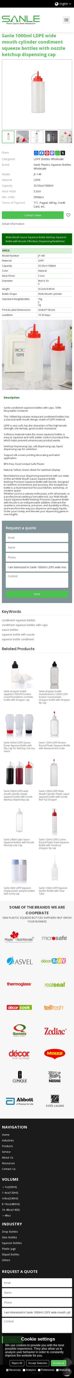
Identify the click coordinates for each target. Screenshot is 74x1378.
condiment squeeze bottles (18, 620)
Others (6, 1260)
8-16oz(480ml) (11, 1204)
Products (7, 1146)
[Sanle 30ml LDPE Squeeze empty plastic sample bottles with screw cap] (19, 869)
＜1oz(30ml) (9, 1187)
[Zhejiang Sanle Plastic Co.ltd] (21, 20)
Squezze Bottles (12, 1243)
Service (6, 1152)
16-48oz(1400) (11, 1210)
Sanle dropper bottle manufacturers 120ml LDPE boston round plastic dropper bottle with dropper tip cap (54, 697)
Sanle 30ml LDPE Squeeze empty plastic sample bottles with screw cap (19, 890)
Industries (8, 1140)
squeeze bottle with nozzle (18, 634)
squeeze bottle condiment (18, 639)
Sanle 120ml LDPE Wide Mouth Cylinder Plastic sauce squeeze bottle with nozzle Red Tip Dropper (54, 795)
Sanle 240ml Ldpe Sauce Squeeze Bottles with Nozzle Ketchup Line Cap (19, 842)
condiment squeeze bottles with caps (25, 625)
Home (5, 1134)
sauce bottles (10, 630)
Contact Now (32, 215)
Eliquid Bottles (10, 1254)
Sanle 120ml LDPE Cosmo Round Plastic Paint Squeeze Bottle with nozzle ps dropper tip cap (54, 844)
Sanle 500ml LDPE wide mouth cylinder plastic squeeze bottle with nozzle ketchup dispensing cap (18, 795)
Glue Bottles (9, 1237)
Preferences (47, 1369)
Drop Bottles (10, 1231)
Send (37, 594)
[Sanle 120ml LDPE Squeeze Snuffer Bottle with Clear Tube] (54, 869)
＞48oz (6, 1215)
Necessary (15, 1369)
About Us (7, 1157)
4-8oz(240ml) (10, 1198)
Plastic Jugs (9, 1248)
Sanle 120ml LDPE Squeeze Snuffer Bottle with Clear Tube (53, 890)
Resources (8, 1163)
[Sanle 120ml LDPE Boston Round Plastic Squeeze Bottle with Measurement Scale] (54, 723)
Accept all (58, 1363)
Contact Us (9, 1169)
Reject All (17, 1363)
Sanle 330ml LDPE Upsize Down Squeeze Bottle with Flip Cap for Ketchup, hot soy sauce (19, 747)
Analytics (31, 1369)
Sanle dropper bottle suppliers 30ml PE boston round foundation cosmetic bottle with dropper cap (18, 695)
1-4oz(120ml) (10, 1192)
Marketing (64, 1369)
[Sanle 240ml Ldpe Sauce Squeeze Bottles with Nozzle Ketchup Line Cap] (19, 820)
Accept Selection (37, 1363)
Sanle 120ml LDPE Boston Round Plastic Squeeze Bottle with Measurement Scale (54, 745)
